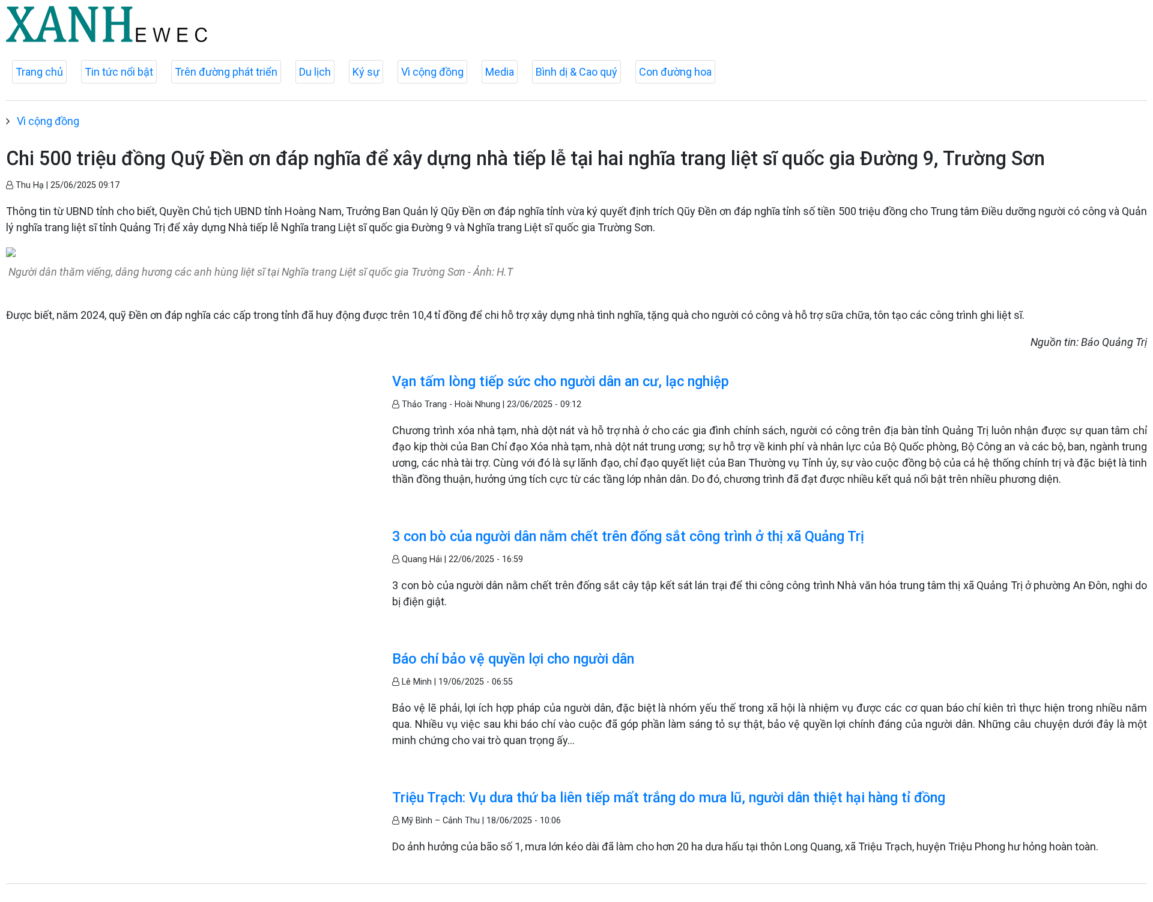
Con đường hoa (675, 71)
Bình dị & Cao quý (576, 71)
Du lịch (315, 71)
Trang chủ (39, 71)
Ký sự (366, 71)
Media (499, 71)
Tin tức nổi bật (119, 71)
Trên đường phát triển (226, 71)
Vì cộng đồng (432, 71)
